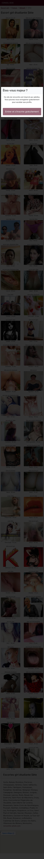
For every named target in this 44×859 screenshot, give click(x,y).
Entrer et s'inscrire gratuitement (22, 111)
